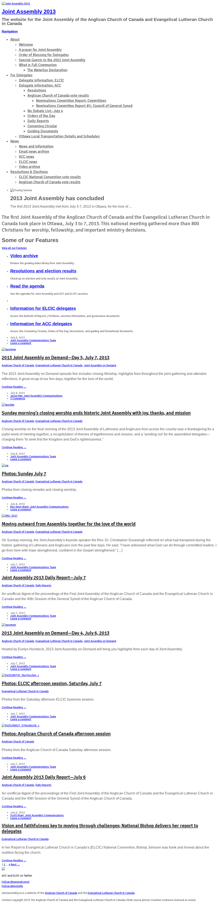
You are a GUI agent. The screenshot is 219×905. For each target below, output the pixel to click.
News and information (36, 146)
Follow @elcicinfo (12, 886)
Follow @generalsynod (15, 882)
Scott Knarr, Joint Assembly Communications (37, 815)
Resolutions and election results (43, 271)
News (14, 141)
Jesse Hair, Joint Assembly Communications (36, 396)
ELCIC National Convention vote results (50, 177)
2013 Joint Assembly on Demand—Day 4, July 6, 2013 (56, 633)
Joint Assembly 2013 (29, 11)
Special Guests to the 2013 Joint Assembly (52, 60)
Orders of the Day (41, 116)
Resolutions (36, 90)
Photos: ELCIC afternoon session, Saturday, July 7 (52, 683)
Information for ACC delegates (41, 323)
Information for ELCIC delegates (43, 308)
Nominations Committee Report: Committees (71, 100)
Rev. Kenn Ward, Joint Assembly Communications (39, 507)
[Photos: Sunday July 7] (5, 465)
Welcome (26, 44)
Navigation (10, 31)
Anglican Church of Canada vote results (58, 95)
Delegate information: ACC (40, 85)
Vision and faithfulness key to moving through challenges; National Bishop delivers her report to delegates (100, 828)
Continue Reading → (14, 387)
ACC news (26, 156)
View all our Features (14, 248)
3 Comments (17, 398)
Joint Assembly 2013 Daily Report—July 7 (44, 577)
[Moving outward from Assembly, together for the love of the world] (10, 516)
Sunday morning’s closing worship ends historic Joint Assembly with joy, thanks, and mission (96, 413)
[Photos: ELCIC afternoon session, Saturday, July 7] (20, 675)
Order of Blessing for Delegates (44, 55)
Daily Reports (38, 121)
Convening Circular (42, 126)
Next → (15, 864)
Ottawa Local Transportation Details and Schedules (59, 136)
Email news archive (34, 151)
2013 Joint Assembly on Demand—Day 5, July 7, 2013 (56, 357)
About (14, 39)
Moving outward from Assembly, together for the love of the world (69, 524)
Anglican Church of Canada (18, 365)
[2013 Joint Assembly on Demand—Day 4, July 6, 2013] (9, 625)
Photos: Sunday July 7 (24, 473)
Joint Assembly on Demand (100, 365)
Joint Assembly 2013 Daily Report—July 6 (44, 777)
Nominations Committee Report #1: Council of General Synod (84, 106)
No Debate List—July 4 (45, 111)
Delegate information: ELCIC (41, 80)
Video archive (29, 166)
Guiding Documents (42, 131)
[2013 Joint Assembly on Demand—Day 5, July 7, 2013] (9, 349)
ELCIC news (28, 162)
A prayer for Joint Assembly (40, 49)
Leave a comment (20, 343)
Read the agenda (27, 286)
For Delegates (21, 75)
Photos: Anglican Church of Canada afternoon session (56, 733)
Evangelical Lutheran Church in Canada (59, 365)
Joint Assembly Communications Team (33, 340)
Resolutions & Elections (29, 172)
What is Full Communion (38, 65)
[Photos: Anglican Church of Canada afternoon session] (20, 725)
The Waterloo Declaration (47, 70)
